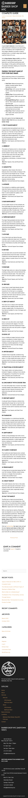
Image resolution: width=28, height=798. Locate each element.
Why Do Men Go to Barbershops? (11, 592)
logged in (12, 549)
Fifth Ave (5, 719)
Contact (3, 721)
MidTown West (8, 702)
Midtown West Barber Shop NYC (11, 717)
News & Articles (17, 16)
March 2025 (5, 618)
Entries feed (5, 647)
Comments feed (6, 649)
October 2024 (5, 621)
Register (4, 641)
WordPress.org (6, 652)
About (3, 692)
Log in (3, 644)
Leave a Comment (7, 16)
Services (3, 695)
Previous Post (14, 537)
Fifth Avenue (7, 700)
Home (3, 690)
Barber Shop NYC (9, 8)
